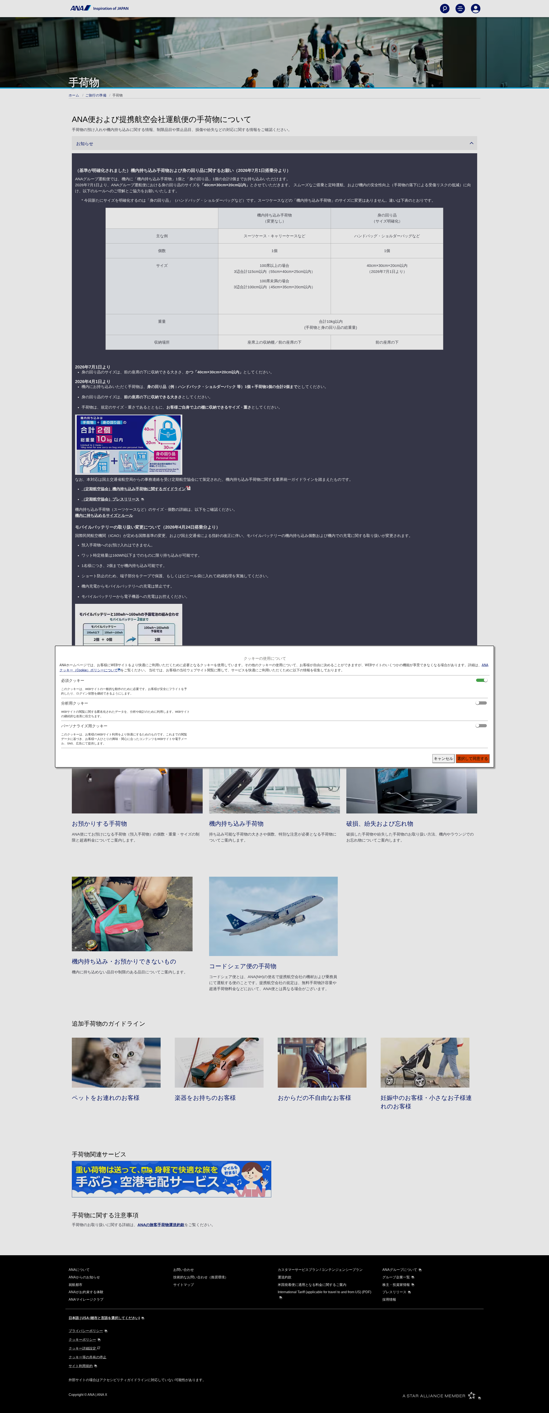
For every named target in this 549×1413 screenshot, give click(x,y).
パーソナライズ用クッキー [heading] (84, 726)
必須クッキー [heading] (72, 680)
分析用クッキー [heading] (74, 703)
